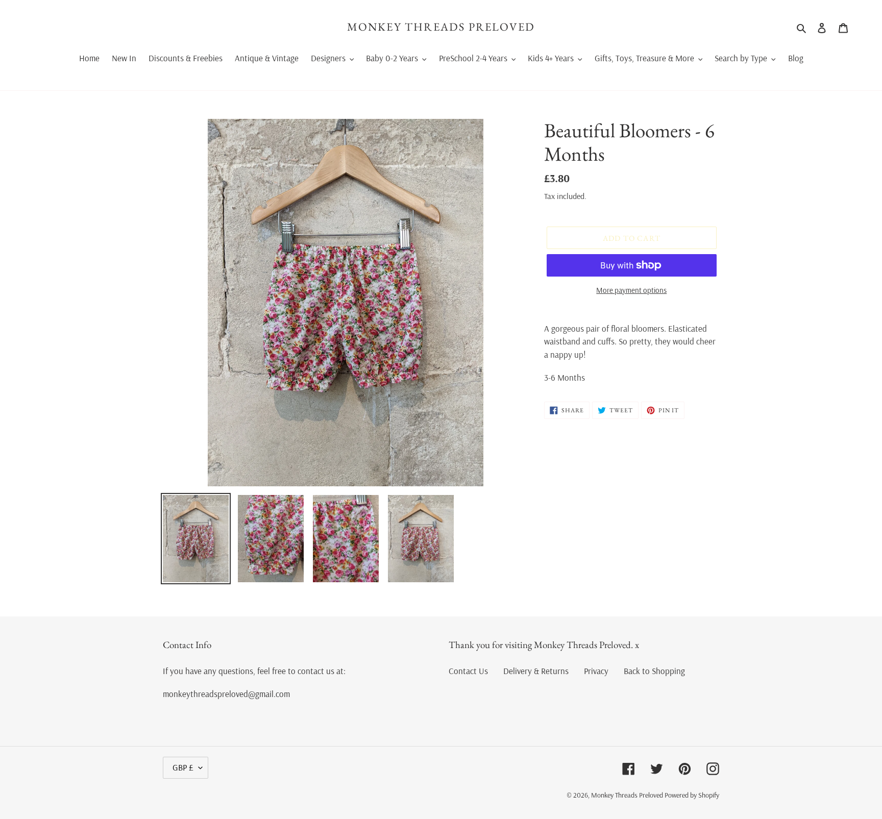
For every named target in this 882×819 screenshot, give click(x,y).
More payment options (631, 290)
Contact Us (468, 670)
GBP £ (183, 767)
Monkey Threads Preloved (441, 27)
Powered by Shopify (692, 795)
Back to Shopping (654, 670)
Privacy (596, 670)
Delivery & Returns (536, 670)
